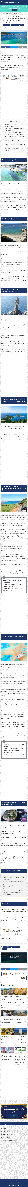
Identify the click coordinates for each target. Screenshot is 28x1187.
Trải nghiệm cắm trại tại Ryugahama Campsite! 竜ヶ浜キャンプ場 (15, 137)
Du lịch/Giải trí (7, 24)
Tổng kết (7, 150)
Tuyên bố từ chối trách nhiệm (14, 1182)
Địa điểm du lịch (14, 24)
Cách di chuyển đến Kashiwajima (14, 148)
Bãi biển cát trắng (9, 126)
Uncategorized (7, 1137)
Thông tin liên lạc (8, 1180)
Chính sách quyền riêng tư (18, 1180)
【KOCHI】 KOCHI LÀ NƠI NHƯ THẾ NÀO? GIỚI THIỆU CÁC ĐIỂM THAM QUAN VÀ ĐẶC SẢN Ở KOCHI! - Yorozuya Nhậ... (17, 76)
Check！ (14, 10)
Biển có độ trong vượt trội (12, 124)
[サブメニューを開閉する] (25, 1134)
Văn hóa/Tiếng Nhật (9, 1140)
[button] (5, 47)
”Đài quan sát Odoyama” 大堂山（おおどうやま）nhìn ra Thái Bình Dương (15, 133)
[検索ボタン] (26, 2)
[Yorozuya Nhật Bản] (14, 2)
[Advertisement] (14, 100)
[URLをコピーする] (22, 47)
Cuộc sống (6, 1131)
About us (6, 1128)
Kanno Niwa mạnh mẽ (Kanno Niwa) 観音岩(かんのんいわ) (14, 129)
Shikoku (21, 24)
